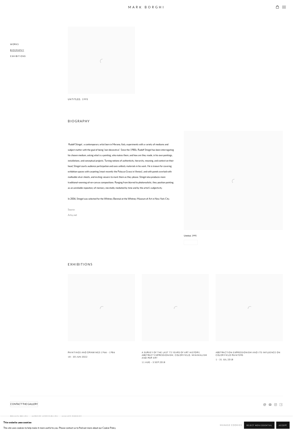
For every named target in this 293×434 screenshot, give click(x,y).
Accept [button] (283, 425)
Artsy (281, 404)
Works (14, 44)
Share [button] (189, 242)
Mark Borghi (146, 7)
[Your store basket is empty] (277, 7)
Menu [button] (283, 7)
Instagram (275, 404)
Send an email (264, 404)
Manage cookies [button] (231, 425)
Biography (17, 50)
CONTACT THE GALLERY (24, 404)
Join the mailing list (270, 404)
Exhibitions (18, 56)
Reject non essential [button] (259, 425)
